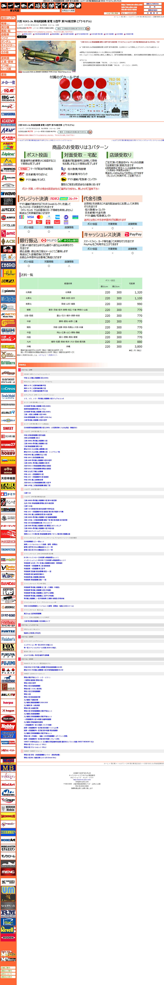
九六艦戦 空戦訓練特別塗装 (33, 722)
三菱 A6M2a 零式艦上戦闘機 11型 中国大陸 (39, 528)
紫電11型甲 (28, 34)
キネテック (8, 315)
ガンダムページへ (8, 41)
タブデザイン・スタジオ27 (8, 486)
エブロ (8, 265)
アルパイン (8, 154)
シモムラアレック (8, 420)
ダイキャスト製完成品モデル (41, 663)
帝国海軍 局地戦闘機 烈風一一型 (35, 580)
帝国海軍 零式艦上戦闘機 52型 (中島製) (37, 590)
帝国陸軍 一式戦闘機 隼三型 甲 (34, 569)
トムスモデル (8, 534)
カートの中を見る (129, 13)
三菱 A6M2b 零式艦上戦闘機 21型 (35, 443)
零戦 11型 (27, 694)
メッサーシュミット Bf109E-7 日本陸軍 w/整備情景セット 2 (44, 560)
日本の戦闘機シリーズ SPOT (39, 617)
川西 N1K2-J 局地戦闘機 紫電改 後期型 (37, 469)
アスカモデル (8, 138)
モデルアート (8, 840)
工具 (58, 5)
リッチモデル (8, 922)
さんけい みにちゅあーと (8, 381)
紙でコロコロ (8, 299)
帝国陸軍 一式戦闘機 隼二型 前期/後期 (37, 566)
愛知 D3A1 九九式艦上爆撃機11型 (36, 449)
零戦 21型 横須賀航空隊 (32, 697)
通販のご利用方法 (153, 4)
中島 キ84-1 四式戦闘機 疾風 (34, 457)
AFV (8, 23)
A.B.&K (26, 374)
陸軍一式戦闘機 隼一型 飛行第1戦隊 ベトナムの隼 (41, 728)
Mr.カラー (36, 629)
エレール (8, 273)
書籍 (78, 5)
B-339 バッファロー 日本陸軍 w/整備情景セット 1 (41, 557)
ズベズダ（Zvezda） (8, 460)
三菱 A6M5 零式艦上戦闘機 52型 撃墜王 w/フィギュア (42, 526)
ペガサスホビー (8, 687)
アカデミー (8, 122)
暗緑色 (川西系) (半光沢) (32, 633)
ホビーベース (8, 734)
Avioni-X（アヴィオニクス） (8, 106)
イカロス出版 (8, 170)
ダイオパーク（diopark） (8, 470)
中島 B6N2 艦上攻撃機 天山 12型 (35, 455)
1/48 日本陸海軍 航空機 (45, 554)
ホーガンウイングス (8, 711)
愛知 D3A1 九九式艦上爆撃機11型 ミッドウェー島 (42, 452)
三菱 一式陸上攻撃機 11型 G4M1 (35, 414)
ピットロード (8, 615)
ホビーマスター (8, 750)
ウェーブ (8, 193)
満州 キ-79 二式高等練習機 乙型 (35, 388)
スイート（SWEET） (8, 428)
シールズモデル (8, 396)
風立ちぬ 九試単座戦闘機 (32, 614)
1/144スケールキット (37, 674)
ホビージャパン (8, 726)
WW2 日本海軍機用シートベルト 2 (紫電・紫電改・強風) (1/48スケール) (49, 606)
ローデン (8, 937)
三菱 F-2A (27, 493)
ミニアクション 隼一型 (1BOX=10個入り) (38, 645)
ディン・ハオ (8, 502)
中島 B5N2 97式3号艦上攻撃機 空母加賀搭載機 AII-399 (43, 667)
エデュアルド (28, 395)
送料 (153, 7)
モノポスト (8, 864)
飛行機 (113, 763)
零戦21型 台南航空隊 (31, 708)
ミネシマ (8, 792)
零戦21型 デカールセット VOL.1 (35, 744)
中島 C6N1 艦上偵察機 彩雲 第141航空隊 (38, 514)
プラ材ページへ (8, 65)
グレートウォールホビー (8, 331)
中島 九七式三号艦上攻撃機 (33, 471)
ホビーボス (8, 742)
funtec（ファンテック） (8, 631)
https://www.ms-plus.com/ (82, 780)
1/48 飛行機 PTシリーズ (39, 489)
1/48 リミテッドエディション (44, 395)
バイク (31, 5)
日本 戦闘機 (109, 34)
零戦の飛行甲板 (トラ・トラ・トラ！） (37, 677)
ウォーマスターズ (8, 201)
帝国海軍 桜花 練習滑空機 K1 (34, 574)
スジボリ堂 (8, 436)
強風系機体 (55, 34)
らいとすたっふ (8, 906)
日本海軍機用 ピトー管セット (34, 541)
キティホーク (8, 307)
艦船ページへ (8, 30)
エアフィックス (8, 217)
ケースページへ (8, 68)
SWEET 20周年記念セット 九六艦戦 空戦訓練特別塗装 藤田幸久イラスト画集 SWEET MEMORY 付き (59, 742)
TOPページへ (8, 17)
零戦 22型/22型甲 (30, 683)
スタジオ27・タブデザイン (8, 444)
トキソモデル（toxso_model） (8, 518)
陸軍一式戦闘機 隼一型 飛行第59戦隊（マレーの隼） (42, 739)
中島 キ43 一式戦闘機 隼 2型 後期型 (36, 477)
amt (8, 233)
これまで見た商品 (112, 13)
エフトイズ (28, 641)
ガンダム (44, 5)
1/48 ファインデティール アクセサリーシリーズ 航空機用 (57, 538)
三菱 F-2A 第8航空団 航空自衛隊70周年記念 (39, 509)
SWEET (26, 674)
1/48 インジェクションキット (40, 374)
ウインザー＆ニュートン (8, 186)
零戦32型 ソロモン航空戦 (33, 689)
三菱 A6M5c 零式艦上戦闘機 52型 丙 (36, 463)
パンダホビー (8, 591)
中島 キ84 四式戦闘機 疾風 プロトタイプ (38, 523)
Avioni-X (27, 663)
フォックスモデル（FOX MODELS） (8, 647)
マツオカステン (8, 776)
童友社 (26, 651)
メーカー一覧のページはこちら (8, 82)
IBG (8, 98)
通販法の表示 (8, 977)
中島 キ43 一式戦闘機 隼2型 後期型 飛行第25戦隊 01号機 (43, 512)
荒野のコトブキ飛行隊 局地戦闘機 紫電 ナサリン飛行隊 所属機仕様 (47, 534)
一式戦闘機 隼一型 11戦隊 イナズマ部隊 (38, 725)
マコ (8, 760)
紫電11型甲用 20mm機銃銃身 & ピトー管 (38, 547)
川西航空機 (129, 34)
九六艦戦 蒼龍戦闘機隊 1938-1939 (36, 702)
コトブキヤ (8, 363)
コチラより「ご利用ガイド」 (48, 355)
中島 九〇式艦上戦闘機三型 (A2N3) (36, 378)
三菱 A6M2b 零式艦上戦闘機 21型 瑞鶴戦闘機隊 (40, 517)
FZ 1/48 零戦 (41, 584)
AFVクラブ (8, 225)
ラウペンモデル (8, 914)
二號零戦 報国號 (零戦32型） (34, 680)
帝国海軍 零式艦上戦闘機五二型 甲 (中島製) (39, 596)
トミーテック (8, 526)
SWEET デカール (36, 751)
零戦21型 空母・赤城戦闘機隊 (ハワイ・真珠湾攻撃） (42, 755)
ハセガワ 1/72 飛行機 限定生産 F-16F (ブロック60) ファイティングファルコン (45, 140)
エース (8, 241)
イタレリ (8, 178)
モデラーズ (8, 832)
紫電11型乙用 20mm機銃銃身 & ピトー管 (38, 550)
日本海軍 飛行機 (96, 34)
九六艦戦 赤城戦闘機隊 (32, 714)
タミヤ (26, 402)
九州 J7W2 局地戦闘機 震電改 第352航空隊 (39, 503)
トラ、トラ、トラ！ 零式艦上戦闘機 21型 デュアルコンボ (44, 398)
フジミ (26, 617)
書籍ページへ (8, 74)
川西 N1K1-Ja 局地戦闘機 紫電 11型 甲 (37, 483)
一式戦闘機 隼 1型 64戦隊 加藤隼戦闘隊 (37, 719)
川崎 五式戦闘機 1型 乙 (32, 438)
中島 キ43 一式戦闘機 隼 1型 (34, 474)
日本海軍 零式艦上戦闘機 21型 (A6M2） (38, 406)
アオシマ (8, 114)
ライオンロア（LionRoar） (8, 898)
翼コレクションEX (35, 651)
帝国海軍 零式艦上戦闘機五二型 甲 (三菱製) (39, 593)
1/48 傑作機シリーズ (36, 402)
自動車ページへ (8, 34)
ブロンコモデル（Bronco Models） (8, 679)
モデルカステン (8, 848)
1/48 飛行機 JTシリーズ (39, 431)
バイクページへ (8, 38)
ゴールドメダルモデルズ (8, 355)
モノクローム (8, 856)
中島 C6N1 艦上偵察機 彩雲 (33, 480)
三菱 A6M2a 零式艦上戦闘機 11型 (35, 441)
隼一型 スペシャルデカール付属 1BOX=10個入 (40, 648)
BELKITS (8, 695)
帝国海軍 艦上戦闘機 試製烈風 (34, 577)
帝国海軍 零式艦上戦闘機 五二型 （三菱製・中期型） (42, 587)
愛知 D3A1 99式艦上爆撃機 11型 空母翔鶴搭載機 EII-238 (43, 670)
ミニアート (8, 784)
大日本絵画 (8, 478)
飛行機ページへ (8, 27)
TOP (10, 10)
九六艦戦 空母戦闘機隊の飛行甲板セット (38, 716)
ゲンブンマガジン (8, 347)
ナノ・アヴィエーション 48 (46, 602)
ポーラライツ (8, 719)
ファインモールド (30, 538)
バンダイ (8, 583)
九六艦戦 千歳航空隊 (31, 700)
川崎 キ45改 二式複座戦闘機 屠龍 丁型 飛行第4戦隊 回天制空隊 (45, 520)
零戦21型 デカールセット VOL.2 (35, 747)
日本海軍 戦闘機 (68, 34)
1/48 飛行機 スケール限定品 (39, 424)
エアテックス (8, 209)
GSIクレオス (28, 629)
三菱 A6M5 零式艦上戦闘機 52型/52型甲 (38, 460)
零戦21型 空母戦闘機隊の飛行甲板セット (38, 711)
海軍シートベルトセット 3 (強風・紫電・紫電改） (41, 544)
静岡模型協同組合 (8, 404)
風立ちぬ (40, 610)
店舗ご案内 (8, 967)
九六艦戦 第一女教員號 (32, 705)
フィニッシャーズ (8, 639)
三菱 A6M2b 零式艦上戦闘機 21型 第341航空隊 (40, 500)
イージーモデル (8, 162)
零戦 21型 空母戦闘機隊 (32, 691)
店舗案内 (153, 13)
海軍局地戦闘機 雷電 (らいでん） (35, 409)
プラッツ (8, 671)
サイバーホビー (8, 373)
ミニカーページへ (8, 48)
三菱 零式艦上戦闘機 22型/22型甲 (35, 420)
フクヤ (8, 655)
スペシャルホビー (8, 452)
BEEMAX (8, 607)
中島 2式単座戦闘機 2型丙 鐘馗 (34, 435)
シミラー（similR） (8, 412)
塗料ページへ (8, 58)
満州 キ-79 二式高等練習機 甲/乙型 (36, 391)
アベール (8, 146)
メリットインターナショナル (8, 824)
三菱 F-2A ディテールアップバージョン (37, 531)
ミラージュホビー (8, 800)
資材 (65, 5)
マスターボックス (8, 768)
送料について (8, 973)
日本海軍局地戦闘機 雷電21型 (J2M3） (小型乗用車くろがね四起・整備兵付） (51, 428)
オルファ (8, 281)
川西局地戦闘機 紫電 (42, 34)
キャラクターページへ (8, 45)
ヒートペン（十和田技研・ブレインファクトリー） (8, 599)
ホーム (106, 763)
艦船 (17, 5)
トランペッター (8, 550)
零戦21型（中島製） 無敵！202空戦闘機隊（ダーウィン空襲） (46, 736)
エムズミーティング (8, 959)
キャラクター (38, 5)
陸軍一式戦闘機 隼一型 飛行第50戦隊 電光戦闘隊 (41, 730)
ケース (72, 5)
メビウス (8, 816)
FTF (8, 249)
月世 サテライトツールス (8, 339)
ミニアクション (37, 641)
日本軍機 (119, 34)
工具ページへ (8, 61)
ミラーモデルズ (8, 808)
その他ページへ (8, 52)
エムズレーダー (8, 953)
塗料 (51, 5)
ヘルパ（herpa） (8, 703)
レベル (8, 929)
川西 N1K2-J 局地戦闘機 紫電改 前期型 (37, 466)
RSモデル (27, 382)
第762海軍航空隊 (82, 34)
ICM (8, 90)
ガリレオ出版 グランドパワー (8, 323)
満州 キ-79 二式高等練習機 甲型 (35, 385)
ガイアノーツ (8, 291)
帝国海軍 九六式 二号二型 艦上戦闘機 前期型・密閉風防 (43, 563)
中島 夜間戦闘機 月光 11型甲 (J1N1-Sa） (38, 417)
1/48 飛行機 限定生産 (31, 25)
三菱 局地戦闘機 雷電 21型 (33, 446)
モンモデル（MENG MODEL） (8, 872)
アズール (8, 130)
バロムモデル (8, 576)
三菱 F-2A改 (28, 506)
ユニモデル (8, 882)
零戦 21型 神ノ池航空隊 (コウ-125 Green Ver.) (40, 758)
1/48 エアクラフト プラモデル (42, 382)
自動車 (24, 5)
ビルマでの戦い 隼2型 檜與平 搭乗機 (36, 655)
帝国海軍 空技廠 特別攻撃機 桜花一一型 (37, 571)
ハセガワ (21, 128)
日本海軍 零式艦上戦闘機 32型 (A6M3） (38, 412)
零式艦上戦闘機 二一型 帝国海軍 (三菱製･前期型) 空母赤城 (44, 598)
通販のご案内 (8, 970)
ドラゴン (8, 542)
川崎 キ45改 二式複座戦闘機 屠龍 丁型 (37, 485)
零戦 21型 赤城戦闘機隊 (32, 686)
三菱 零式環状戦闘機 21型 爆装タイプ (37, 621)
